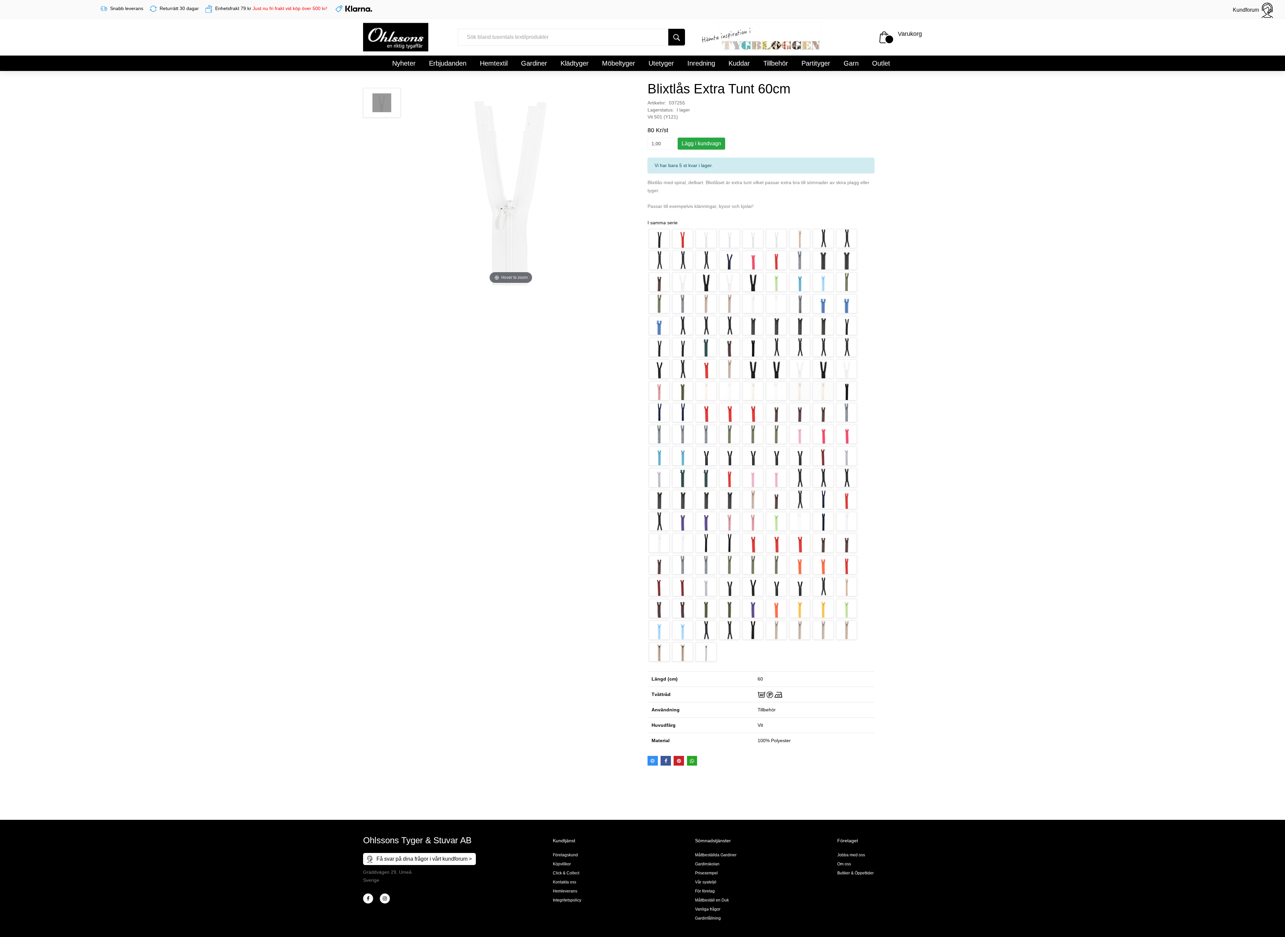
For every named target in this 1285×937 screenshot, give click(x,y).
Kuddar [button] (739, 63)
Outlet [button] (881, 63)
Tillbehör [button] (775, 63)
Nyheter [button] (404, 63)
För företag (705, 891)
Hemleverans (565, 891)
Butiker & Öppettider (855, 873)
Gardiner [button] (534, 63)
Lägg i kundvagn (701, 143)
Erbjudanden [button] (447, 63)
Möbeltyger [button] (618, 63)
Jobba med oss (851, 855)
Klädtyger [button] (575, 63)
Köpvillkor (562, 864)
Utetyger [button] (661, 63)
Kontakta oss (564, 882)
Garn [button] (851, 63)
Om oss (844, 864)
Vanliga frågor (707, 909)
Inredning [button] (701, 63)
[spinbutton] (661, 143)
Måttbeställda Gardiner (716, 855)
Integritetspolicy (567, 900)
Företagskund (565, 855)
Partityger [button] (815, 63)
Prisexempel (706, 873)
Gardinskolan (707, 864)
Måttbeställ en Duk (712, 900)
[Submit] (676, 37)
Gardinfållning (708, 918)
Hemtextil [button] (494, 63)
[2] (368, 898)
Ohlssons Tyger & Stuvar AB (417, 840)
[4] (385, 898)
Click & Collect (566, 873)
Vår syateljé (705, 882)
